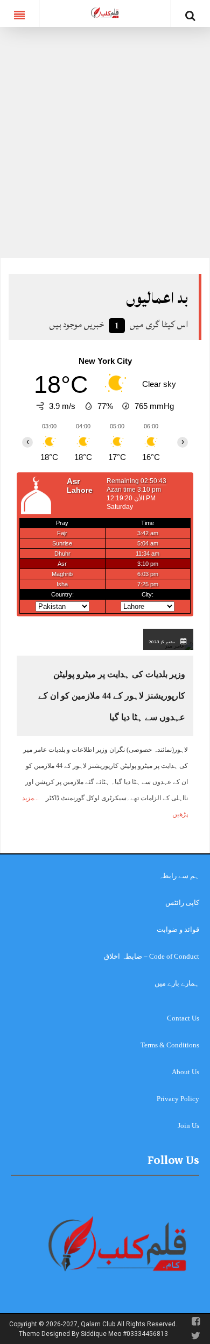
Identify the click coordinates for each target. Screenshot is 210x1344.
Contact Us (183, 1018)
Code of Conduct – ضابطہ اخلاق (151, 956)
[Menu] (19, 13)
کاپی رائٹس (182, 903)
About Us (185, 1072)
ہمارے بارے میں (177, 983)
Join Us (188, 1126)
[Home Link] (105, 12)
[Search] (190, 15)
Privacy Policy (178, 1099)
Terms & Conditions (170, 1045)
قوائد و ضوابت (178, 929)
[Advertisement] (105, 148)
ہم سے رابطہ (179, 876)
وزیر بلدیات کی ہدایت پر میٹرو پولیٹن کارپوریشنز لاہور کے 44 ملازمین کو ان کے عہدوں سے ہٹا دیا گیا (111, 696)
